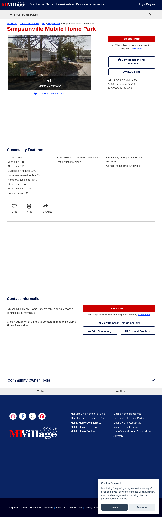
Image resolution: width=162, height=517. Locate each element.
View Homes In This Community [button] (133, 61)
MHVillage (12, 23)
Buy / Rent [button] (35, 4)
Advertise (98, 4)
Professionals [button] (64, 4)
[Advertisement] (131, 112)
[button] (24, 14)
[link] (150, 14)
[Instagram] (13, 416)
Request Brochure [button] (139, 331)
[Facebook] (22, 416)
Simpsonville (53, 23)
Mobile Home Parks (29, 23)
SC (43, 23)
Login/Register (147, 4)
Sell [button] (48, 4)
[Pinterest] (42, 416)
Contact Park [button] (132, 39)
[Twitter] (32, 416)
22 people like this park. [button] (51, 93)
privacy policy (108, 498)
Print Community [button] (101, 331)
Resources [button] (82, 4)
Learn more (136, 48)
